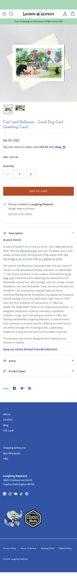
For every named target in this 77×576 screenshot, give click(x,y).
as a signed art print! (50, 259)
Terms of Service (28, 548)
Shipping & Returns (14, 447)
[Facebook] (4, 493)
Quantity (8, 166)
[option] (38, 63)
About (6, 414)
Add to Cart (38, 191)
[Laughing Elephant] (38, 14)
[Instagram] (10, 493)
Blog (5, 425)
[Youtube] (15, 493)
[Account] (64, 14)
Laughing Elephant (19, 559)
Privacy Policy (9, 548)
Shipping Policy (48, 548)
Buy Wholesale (11, 453)
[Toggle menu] (4, 14)
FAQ (5, 458)
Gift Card (8, 430)
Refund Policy (65, 548)
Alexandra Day (28, 251)
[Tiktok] (21, 493)
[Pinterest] (26, 493)
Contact (7, 419)
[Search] (13, 14)
